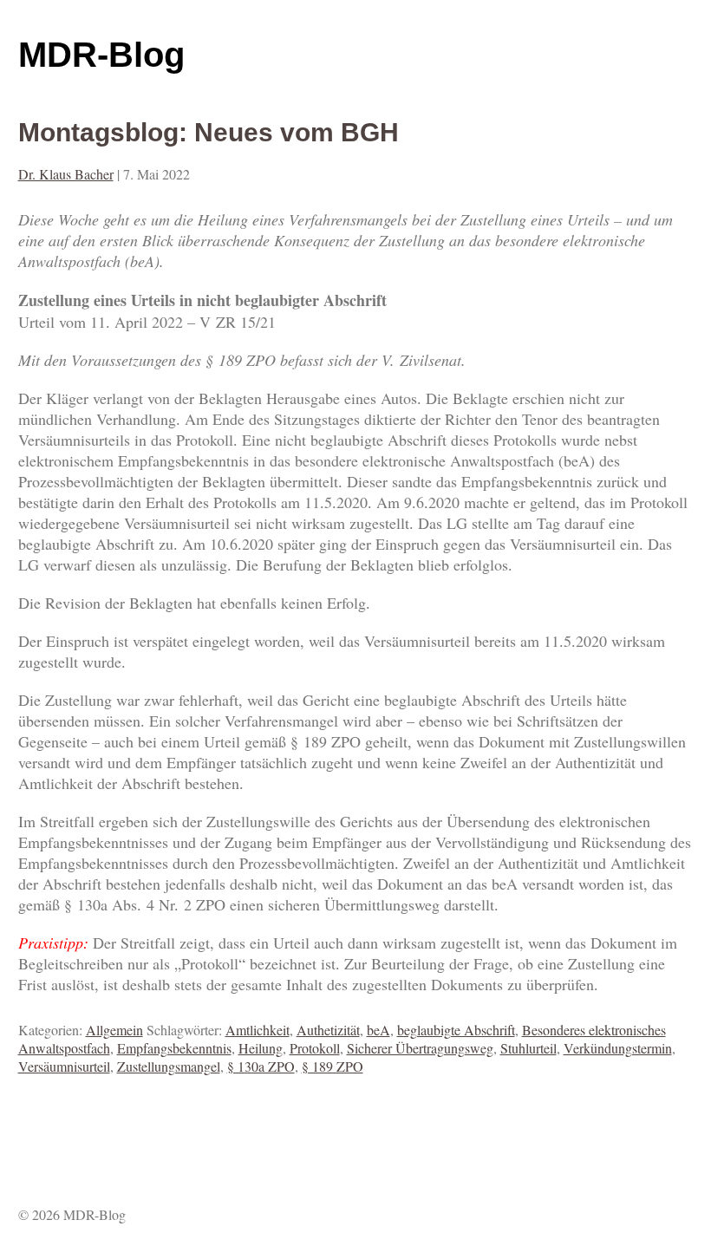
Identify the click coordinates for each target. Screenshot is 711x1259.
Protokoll (315, 1048)
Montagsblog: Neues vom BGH (208, 132)
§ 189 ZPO (332, 1066)
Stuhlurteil (528, 1048)
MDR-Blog (101, 55)
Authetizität (328, 1030)
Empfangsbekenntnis (174, 1048)
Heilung (260, 1048)
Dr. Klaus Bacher (66, 174)
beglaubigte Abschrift (456, 1030)
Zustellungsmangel (168, 1066)
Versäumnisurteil (64, 1066)
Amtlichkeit (257, 1030)
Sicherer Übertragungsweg (420, 1048)
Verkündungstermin (618, 1048)
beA (378, 1030)
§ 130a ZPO (261, 1066)
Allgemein (114, 1030)
